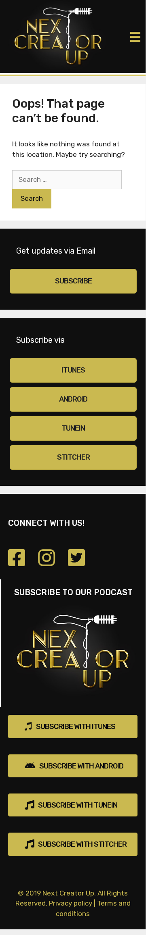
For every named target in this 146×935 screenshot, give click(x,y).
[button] (73, 726)
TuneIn (73, 428)
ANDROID (73, 399)
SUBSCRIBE (73, 281)
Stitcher (73, 457)
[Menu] (135, 36)
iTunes (73, 370)
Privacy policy (70, 903)
